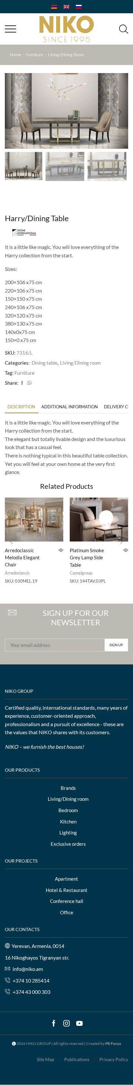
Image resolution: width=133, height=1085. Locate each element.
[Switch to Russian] (79, 7)
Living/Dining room (66, 54)
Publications (76, 1059)
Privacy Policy (113, 1059)
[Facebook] (22, 383)
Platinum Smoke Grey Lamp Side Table (87, 557)
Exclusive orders (68, 844)
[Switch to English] (66, 7)
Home (15, 54)
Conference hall (66, 901)
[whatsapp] (29, 383)
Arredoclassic (17, 572)
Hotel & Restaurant (66, 890)
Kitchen (68, 821)
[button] (13, 112)
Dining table (44, 363)
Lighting (68, 832)
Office (66, 912)
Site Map (45, 1059)
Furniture (34, 54)
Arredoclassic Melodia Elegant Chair (22, 557)
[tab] (21, 407)
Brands (68, 788)
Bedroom (68, 810)
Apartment (66, 879)
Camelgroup (81, 572)
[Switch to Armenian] (54, 7)
